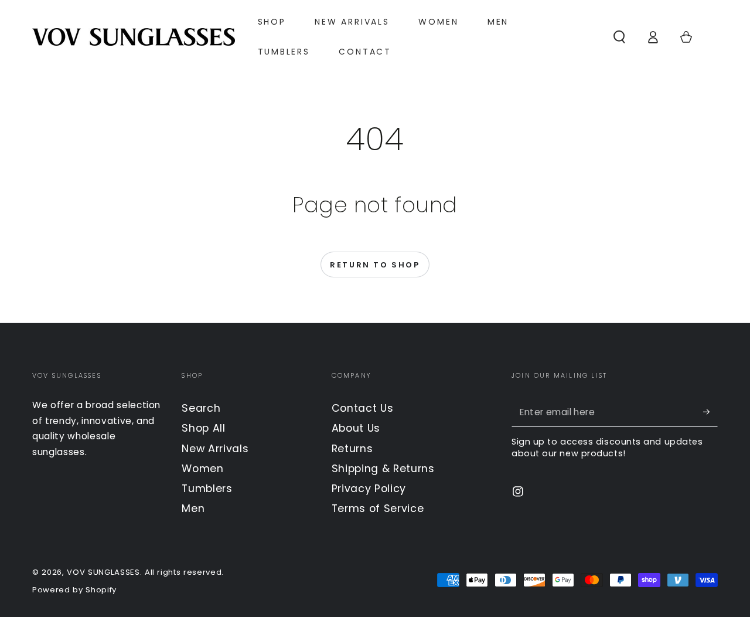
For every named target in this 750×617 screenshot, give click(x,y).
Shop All (203, 428)
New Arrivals (215, 449)
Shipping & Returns (383, 469)
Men (193, 508)
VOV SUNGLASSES (103, 572)
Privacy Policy (369, 489)
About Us (356, 428)
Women (202, 469)
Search (201, 408)
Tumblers (207, 489)
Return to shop (375, 264)
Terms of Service (378, 508)
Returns (352, 449)
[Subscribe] (710, 412)
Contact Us (363, 408)
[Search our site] (619, 36)
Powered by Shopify (74, 590)
